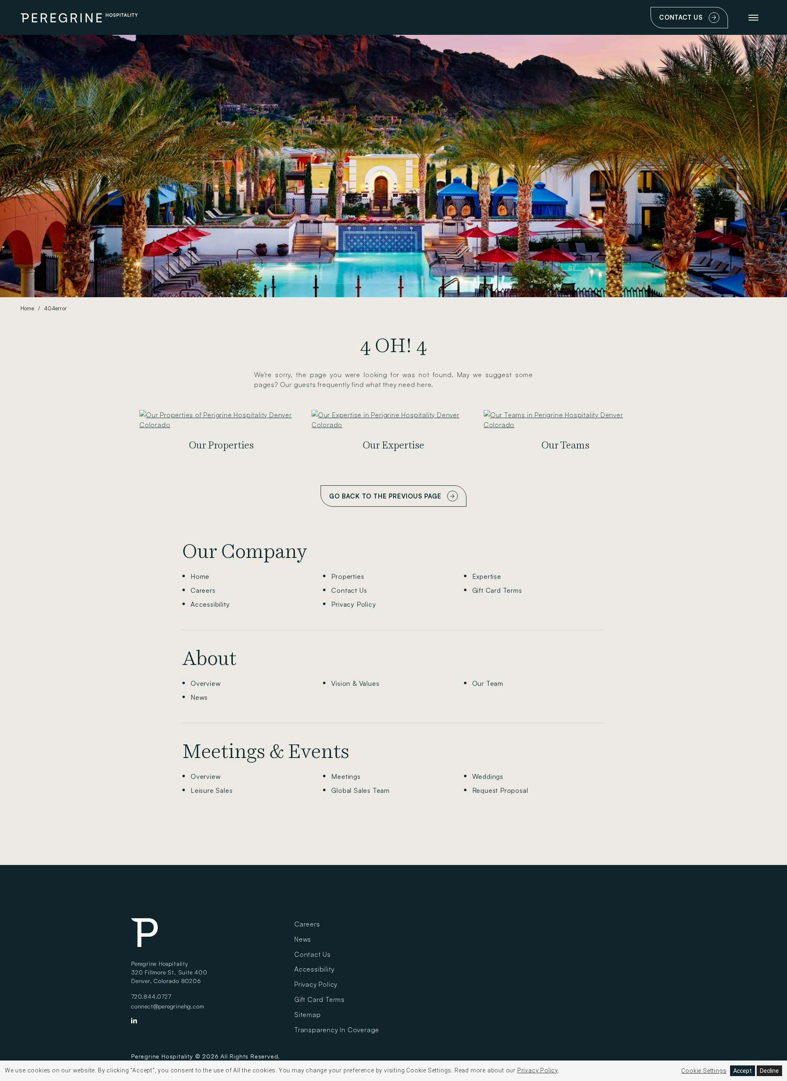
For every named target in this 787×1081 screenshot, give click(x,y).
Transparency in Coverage (336, 1030)
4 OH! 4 (393, 345)
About (209, 658)
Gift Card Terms (497, 590)
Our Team (487, 683)
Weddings (487, 776)
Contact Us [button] (691, 21)
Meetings (345, 776)
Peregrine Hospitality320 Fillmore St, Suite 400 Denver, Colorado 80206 (169, 972)
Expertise (486, 576)
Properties (347, 576)
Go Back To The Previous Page (385, 496)
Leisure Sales (211, 790)
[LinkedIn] (134, 1023)
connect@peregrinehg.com (167, 1006)
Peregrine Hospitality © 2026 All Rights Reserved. (205, 1056)
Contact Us (349, 590)
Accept (742, 1070)
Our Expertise (393, 445)
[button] (753, 17)
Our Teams (565, 445)
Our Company (244, 551)
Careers (203, 590)
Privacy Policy (353, 604)
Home (27, 308)
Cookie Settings (703, 1070)
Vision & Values (355, 683)
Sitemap (307, 1014)
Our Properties (221, 445)
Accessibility (210, 604)
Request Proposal (500, 790)
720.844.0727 (151, 996)
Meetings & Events (265, 751)
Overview (206, 683)
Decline (769, 1070)
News (199, 697)
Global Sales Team (360, 790)
